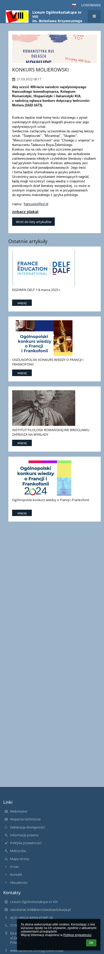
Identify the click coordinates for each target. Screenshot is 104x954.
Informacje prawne (24, 835)
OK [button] (91, 943)
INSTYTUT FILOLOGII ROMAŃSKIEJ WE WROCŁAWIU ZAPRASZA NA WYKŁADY (50, 432)
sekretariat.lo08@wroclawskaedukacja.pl (40, 909)
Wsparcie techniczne (25, 819)
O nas (14, 866)
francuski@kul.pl (36, 204)
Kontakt (16, 874)
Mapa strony (19, 859)
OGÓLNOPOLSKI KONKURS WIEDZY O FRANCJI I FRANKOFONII (48, 361)
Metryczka (18, 850)
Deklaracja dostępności (27, 827)
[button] (74, 5)
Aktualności (19, 882)
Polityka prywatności (25, 843)
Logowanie (91, 5)
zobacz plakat (25, 212)
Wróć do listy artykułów (33, 221)
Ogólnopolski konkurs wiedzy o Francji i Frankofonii (50, 500)
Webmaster (19, 811)
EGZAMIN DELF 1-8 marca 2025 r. (36, 289)
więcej (22, 303)
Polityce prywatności (77, 935)
